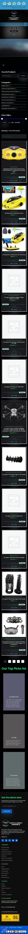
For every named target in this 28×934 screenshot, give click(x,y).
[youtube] (13, 840)
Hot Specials (4, 871)
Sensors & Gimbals (6, 854)
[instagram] (6, 840)
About (3, 884)
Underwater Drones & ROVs (8, 108)
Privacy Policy (4, 873)
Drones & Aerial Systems (7, 100)
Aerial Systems (5, 847)
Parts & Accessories (6, 858)
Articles (3, 886)
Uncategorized (5, 105)
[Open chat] (4, 930)
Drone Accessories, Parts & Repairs (10, 91)
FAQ (2, 890)
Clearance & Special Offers (8, 88)
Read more (14, 309)
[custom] (4, 3)
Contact (3, 892)
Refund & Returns (6, 888)
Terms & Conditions (6, 894)
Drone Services (5, 877)
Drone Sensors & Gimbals (7, 97)
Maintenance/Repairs (7, 860)
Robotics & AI (4, 849)
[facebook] (2, 840)
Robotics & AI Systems (7, 102)
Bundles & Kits (5, 85)
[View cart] (14, 35)
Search (23, 75)
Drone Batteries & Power (7, 94)
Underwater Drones (6, 851)
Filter (4, 122)
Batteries (3, 856)
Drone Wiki (4, 875)
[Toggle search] (26, 24)
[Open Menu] (2, 24)
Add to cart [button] (14, 180)
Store (2, 866)
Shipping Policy (5, 869)
